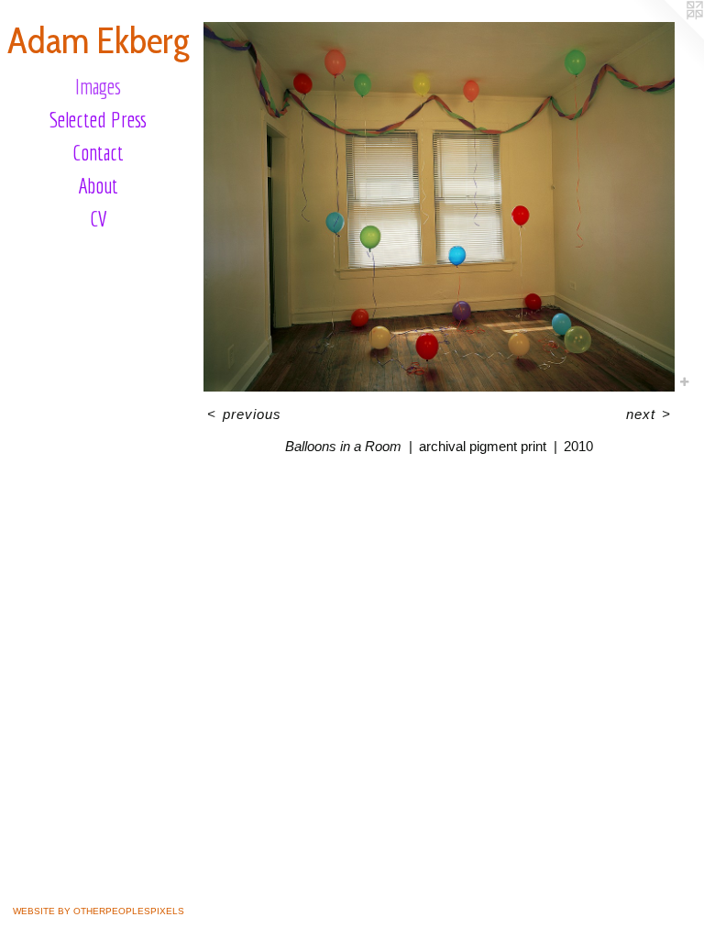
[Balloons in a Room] (439, 207)
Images (98, 86)
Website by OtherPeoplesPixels (98, 911)
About (98, 185)
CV (98, 218)
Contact (98, 152)
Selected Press (98, 119)
